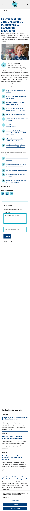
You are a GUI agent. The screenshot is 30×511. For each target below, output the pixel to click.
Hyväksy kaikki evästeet (15, 508)
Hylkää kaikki (15, 504)
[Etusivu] (14, 4)
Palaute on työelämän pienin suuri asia (16, 170)
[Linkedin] (7, 193)
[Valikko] (2, 4)
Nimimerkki (6, 226)
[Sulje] (27, 493)
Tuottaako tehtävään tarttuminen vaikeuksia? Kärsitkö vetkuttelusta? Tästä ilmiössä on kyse (17, 133)
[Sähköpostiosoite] (11, 193)
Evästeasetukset (15, 500)
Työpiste (6, 10)
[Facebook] (2, 193)
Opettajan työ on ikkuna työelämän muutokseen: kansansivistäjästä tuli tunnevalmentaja (15, 147)
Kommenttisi (6, 212)
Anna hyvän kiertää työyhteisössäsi (15, 114)
